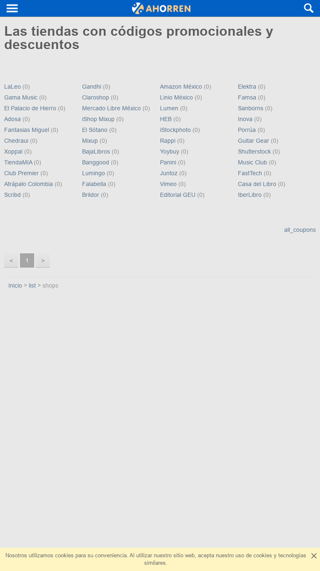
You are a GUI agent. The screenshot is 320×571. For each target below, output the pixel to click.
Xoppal (14, 151)
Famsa (248, 97)
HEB (166, 119)
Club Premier (22, 173)
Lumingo (94, 173)
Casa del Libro (258, 184)
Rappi (168, 140)
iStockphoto (176, 130)
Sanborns (251, 108)
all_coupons (300, 229)
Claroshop (96, 97)
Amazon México (182, 86)
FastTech (251, 173)
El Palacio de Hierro (31, 108)
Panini (169, 162)
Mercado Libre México (112, 108)
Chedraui (17, 140)
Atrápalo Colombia (29, 184)
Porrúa (248, 130)
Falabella (95, 184)
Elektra (248, 86)
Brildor (91, 194)
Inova (246, 119)
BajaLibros (97, 151)
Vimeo (169, 184)
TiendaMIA (19, 162)
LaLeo (13, 86)
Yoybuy (170, 151)
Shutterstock (255, 151)
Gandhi (92, 86)
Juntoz (169, 173)
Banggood (96, 162)
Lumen (170, 108)
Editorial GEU (178, 194)
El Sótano (95, 130)
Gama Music (21, 97)
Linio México (177, 97)
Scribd (13, 194)
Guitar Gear (254, 140)
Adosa (13, 119)
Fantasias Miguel (27, 130)
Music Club (253, 162)
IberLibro (250, 194)
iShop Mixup (99, 119)
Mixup (91, 140)
